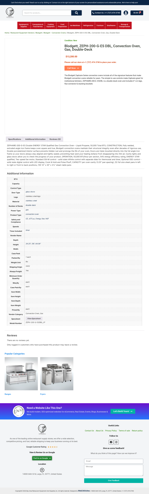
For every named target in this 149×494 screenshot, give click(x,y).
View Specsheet (34, 318)
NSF (47, 219)
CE (27, 219)
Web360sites (84, 491)
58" (33, 244)
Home (7, 33)
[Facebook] (111, 442)
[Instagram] (116, 442)
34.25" (28, 244)
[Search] (76, 12)
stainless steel (31, 201)
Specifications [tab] (14, 139)
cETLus (32, 219)
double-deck (31, 205)
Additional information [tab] (35, 139)
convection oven (32, 214)
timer (28, 230)
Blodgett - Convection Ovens (55, 33)
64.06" (38, 244)
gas (27, 210)
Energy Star (40, 219)
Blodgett (39, 33)
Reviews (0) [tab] (55, 139)
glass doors (30, 192)
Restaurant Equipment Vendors (22, 33)
